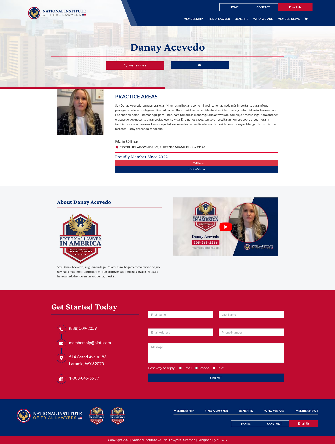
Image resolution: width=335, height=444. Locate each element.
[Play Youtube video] (225, 226)
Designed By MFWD (212, 440)
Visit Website (197, 169)
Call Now (198, 163)
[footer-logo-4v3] (49, 410)
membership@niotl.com (90, 342)
